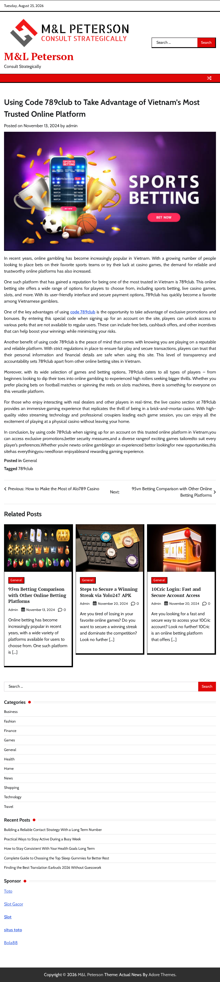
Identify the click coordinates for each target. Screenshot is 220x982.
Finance (10, 730)
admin (72, 125)
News (8, 778)
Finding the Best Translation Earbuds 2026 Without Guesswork (52, 867)
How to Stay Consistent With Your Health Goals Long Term (49, 848)
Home (9, 768)
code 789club (83, 311)
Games (9, 740)
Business (11, 711)
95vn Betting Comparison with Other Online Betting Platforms (37, 595)
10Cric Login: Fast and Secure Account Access (176, 592)
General (30, 460)
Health (9, 759)
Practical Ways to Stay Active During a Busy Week (42, 839)
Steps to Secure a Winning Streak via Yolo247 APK (109, 592)
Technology (12, 797)
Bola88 (11, 942)
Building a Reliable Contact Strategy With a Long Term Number (53, 829)
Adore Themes (162, 974)
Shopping (11, 787)
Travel (8, 806)
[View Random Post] (209, 78)
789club (25, 468)
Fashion (10, 721)
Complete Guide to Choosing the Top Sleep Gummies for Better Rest (56, 858)
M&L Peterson (39, 56)
